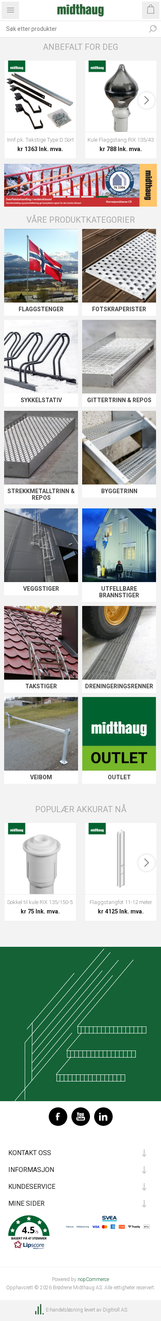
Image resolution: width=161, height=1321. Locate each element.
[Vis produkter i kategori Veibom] (41, 734)
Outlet (119, 777)
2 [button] (73, 197)
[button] (80, 1233)
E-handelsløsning (64, 1310)
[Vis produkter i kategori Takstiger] (41, 643)
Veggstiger (41, 588)
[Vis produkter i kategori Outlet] (119, 734)
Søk (152, 29)
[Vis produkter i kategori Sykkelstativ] (41, 357)
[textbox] (72, 29)
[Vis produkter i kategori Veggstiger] (41, 545)
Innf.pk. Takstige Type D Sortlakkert (40, 140)
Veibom (41, 777)
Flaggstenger (41, 309)
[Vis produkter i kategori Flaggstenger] (41, 266)
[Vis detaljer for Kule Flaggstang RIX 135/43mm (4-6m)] (120, 96)
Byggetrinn (119, 491)
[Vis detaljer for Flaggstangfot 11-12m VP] (120, 858)
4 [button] (101, 197)
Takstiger (41, 686)
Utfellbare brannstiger (119, 592)
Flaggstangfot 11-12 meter (121, 902)
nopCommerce (93, 1279)
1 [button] (59, 197)
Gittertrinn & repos (119, 400)
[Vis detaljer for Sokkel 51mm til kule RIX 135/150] (40, 858)
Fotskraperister (119, 309)
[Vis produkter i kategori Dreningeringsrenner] (119, 643)
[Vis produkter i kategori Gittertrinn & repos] (119, 357)
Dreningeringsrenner (119, 686)
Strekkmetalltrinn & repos (41, 494)
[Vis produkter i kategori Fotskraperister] (119, 266)
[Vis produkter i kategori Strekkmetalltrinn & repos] (41, 448)
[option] (80, 185)
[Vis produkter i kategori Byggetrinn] (119, 448)
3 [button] (87, 197)
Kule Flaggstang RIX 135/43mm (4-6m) (121, 140)
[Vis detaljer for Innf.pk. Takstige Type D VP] (40, 96)
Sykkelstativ (41, 400)
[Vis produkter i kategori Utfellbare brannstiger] (119, 545)
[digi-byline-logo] (40, 1310)
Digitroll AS (115, 1310)
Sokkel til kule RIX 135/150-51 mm (40, 902)
